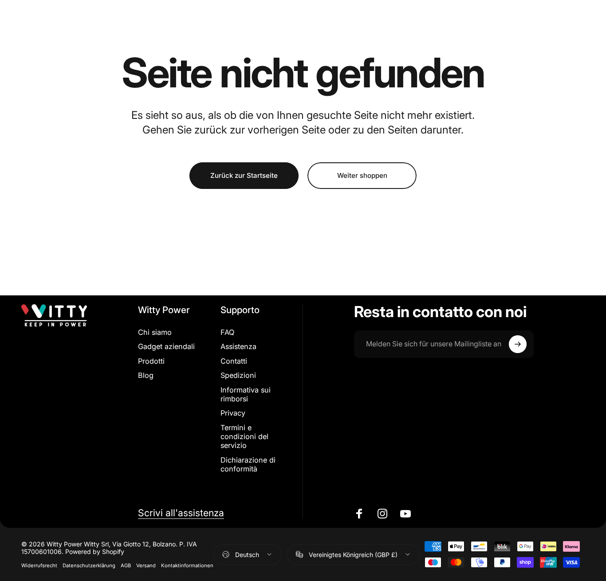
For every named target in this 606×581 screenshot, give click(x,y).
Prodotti (151, 361)
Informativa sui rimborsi (245, 394)
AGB (126, 565)
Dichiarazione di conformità (247, 464)
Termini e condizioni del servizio (244, 436)
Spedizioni (238, 375)
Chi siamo (155, 332)
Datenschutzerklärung (89, 565)
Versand (146, 565)
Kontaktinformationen (187, 565)
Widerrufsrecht (39, 565)
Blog (145, 375)
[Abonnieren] (518, 344)
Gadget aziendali (166, 346)
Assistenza (238, 346)
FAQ (227, 332)
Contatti (233, 361)
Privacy (232, 412)
